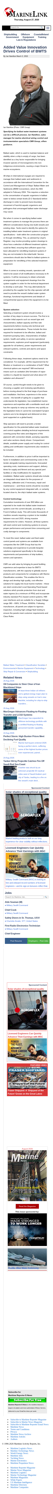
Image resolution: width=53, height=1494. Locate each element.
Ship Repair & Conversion (14, 671)
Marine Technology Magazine (23, 1475)
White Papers (16, 1480)
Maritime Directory (18, 1485)
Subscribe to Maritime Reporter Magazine (28, 1419)
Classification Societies (35, 665)
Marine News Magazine (20, 1470)
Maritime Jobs (16, 1456)
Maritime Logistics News (21, 1448)
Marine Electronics (18, 1460)
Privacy (13, 1432)
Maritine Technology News (22, 1451)
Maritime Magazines (19, 1477)
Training (42, 37)
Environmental (9, 668)
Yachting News (17, 1458)
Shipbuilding (10, 34)
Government (12, 37)
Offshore (25, 34)
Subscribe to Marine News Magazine (26, 1422)
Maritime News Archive (20, 1434)
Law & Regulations (26, 40)
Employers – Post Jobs (38, 941)
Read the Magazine (27, 1206)
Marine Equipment (25, 668)
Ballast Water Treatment (13, 665)
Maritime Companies (19, 1487)
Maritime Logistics (18, 1472)
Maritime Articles (17, 1437)
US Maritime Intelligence (21, 1482)
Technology (40, 668)
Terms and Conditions (19, 1429)
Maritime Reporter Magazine (22, 1468)
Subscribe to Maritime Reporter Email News (29, 1424)
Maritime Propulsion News (22, 1463)
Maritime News (17, 1427)
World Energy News (19, 1453)
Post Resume (16, 941)
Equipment (28, 37)
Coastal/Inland (41, 34)
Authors (13, 1439)
